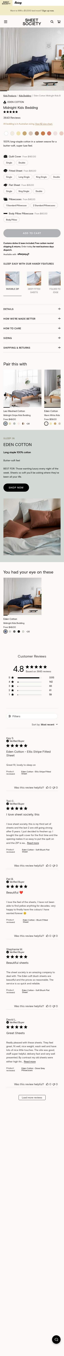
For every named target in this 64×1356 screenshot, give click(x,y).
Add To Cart (32, 233)
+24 (28, 423)
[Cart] (59, 21)
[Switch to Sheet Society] (6, 3)
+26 (28, 631)
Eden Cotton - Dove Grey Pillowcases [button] (33, 1069)
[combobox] (45, 724)
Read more (33, 842)
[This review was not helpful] (54, 787)
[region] (31, 678)
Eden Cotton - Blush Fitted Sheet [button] (35, 921)
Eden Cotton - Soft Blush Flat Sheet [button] (35, 850)
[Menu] (5, 22)
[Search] (52, 21)
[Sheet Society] (32, 21)
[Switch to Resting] (18, 3)
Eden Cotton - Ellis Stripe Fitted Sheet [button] (36, 772)
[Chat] (56, 1340)
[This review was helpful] (47, 787)
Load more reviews (32, 1097)
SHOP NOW (16, 487)
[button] (32, 309)
